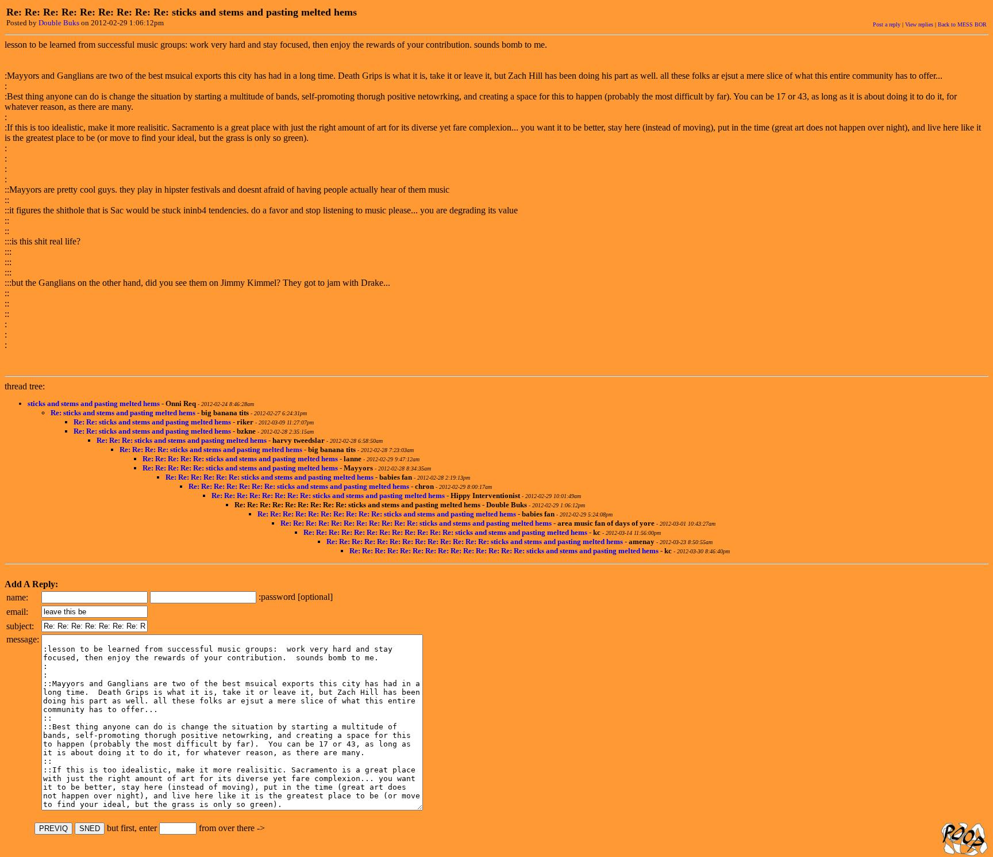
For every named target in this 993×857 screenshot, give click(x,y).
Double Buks (59, 22)
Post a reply (886, 24)
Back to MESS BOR (962, 24)
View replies (919, 24)
